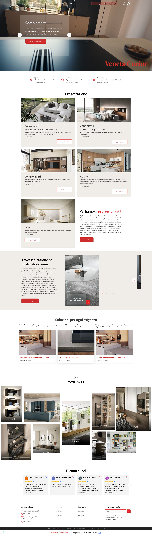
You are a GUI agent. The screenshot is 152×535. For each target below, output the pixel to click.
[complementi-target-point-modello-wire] (82, 280)
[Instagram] (128, 4)
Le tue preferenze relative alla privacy (84, 533)
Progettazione (50, 4)
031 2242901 (27, 514)
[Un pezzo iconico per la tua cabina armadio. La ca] (99, 446)
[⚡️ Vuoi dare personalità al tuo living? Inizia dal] (121, 442)
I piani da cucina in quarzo (30, 357)
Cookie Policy (88, 528)
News (61, 4)
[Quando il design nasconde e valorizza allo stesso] (16, 442)
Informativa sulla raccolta (59, 533)
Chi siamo (60, 511)
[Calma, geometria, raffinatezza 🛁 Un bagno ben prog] (46, 438)
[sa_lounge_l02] (118, 272)
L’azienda (86, 240)
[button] (103, 293)
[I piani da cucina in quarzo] (37, 342)
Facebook (80, 511)
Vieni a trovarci (30, 301)
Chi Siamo (39, 4)
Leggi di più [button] (55, 492)
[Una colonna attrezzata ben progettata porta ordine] (42, 407)
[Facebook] (124, 4)
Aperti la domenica (104, 4)
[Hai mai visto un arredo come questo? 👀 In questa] (11, 404)
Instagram (80, 515)
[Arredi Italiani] (27, 4)
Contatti (69, 4)
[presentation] (20, 35)
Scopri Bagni (33, 41)
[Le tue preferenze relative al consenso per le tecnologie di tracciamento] (3, 532)
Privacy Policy (95, 528)
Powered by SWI (102, 528)
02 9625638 (27, 522)
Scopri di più (64, 142)
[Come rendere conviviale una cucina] (76, 342)
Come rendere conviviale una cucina (73, 357)
